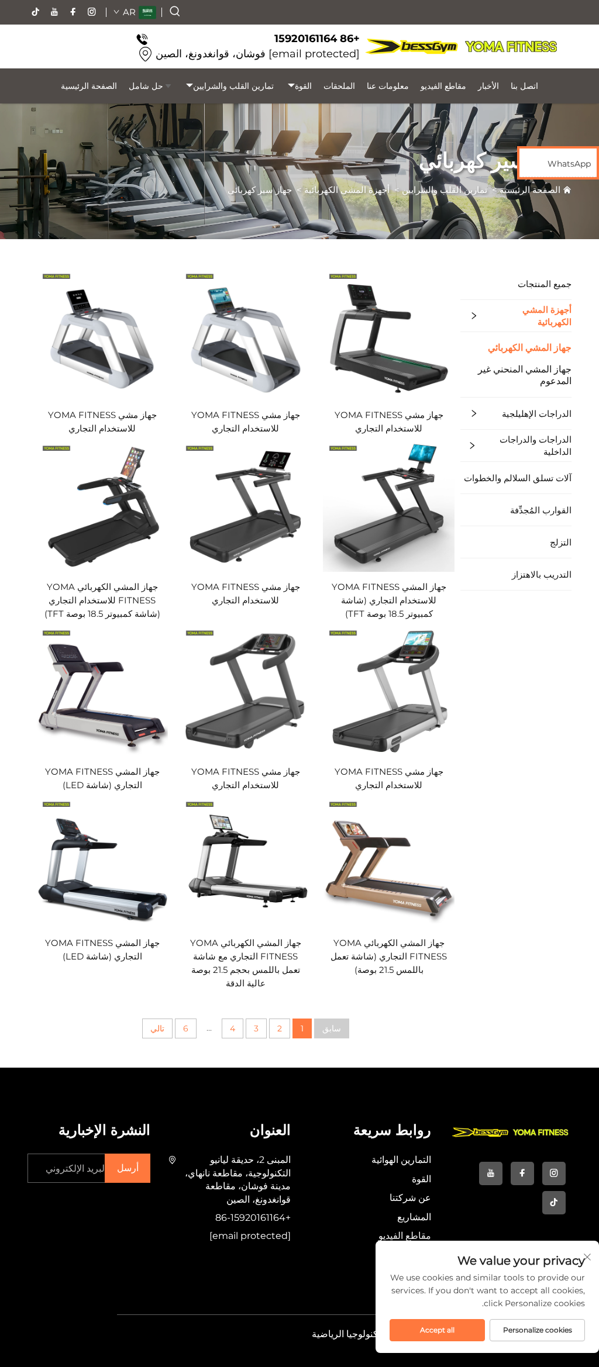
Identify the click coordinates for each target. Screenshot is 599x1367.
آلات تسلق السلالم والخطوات (518, 478)
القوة (303, 86)
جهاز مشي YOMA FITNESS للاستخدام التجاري (389, 421)
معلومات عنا (388, 86)
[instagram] (92, 12)
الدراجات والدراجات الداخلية (536, 445)
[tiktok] (35, 12)
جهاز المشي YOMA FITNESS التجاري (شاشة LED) (102, 778)
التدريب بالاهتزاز (542, 574)
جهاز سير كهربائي (260, 189)
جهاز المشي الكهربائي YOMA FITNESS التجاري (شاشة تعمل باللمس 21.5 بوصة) (389, 956)
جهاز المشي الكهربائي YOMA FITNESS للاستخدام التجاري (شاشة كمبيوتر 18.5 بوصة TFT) (102, 600)
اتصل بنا (524, 86)
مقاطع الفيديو (443, 86)
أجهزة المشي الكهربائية (347, 189)
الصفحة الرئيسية (89, 86)
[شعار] (461, 46)
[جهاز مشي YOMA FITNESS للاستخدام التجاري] (389, 333)
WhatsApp (569, 163)
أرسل (128, 1167)
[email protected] (314, 53)
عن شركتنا (410, 1197)
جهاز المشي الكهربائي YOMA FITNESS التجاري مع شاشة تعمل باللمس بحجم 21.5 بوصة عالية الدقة (245, 963)
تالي (157, 1028)
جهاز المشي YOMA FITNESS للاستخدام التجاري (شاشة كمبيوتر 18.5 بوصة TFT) (389, 600)
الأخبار (488, 86)
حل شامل (146, 86)
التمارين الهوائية (401, 1159)
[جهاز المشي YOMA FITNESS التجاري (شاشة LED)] (102, 690)
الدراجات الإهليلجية (537, 413)
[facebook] (73, 12)
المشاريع (414, 1217)
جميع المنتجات (545, 283)
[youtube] (54, 12)
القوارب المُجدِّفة (541, 510)
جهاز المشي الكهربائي (530, 347)
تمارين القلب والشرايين (233, 86)
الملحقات (339, 86)
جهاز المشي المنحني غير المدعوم (525, 375)
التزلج (561, 542)
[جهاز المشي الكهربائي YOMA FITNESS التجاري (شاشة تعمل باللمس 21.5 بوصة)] (389, 861)
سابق (331, 1028)
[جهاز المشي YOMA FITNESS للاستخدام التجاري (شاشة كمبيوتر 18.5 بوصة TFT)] (389, 504)
